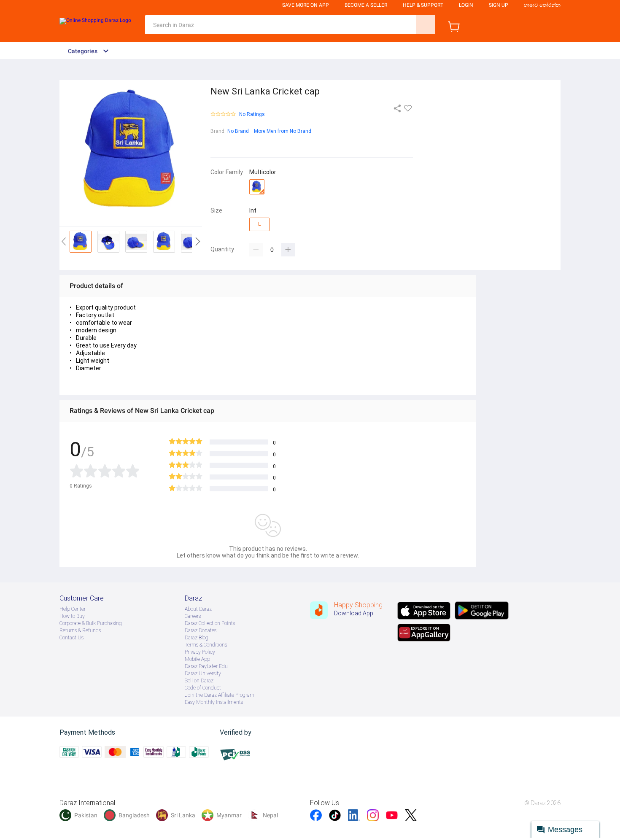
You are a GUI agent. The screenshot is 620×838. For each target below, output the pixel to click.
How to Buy (72, 616)
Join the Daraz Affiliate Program (219, 695)
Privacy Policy (200, 652)
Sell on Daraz (199, 681)
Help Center (72, 609)
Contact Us (71, 638)
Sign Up (498, 5)
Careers (193, 616)
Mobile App (197, 659)
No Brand (238, 131)
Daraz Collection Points (210, 623)
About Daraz (198, 609)
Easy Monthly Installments (214, 702)
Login (466, 5)
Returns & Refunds (80, 630)
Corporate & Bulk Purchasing (90, 623)
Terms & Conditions (206, 645)
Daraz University (203, 673)
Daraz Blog (196, 638)
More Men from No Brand (282, 131)
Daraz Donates (200, 630)
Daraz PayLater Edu (206, 666)
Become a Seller (366, 5)
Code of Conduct (203, 688)
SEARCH (425, 24)
